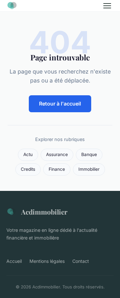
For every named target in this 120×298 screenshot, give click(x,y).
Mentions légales (47, 261)
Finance (57, 169)
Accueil (14, 261)
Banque (89, 154)
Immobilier (89, 169)
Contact (80, 261)
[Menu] (107, 6)
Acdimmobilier (44, 211)
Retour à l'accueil (60, 103)
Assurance (57, 154)
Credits (28, 169)
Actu (28, 154)
